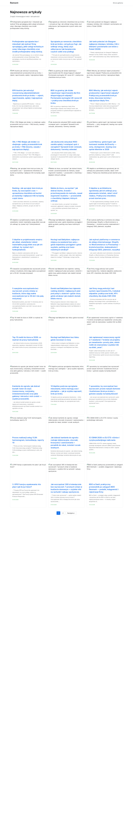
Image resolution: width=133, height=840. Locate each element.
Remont (14, 3)
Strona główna (118, 3)
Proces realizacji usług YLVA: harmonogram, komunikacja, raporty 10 (28, 440)
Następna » (71, 513)
